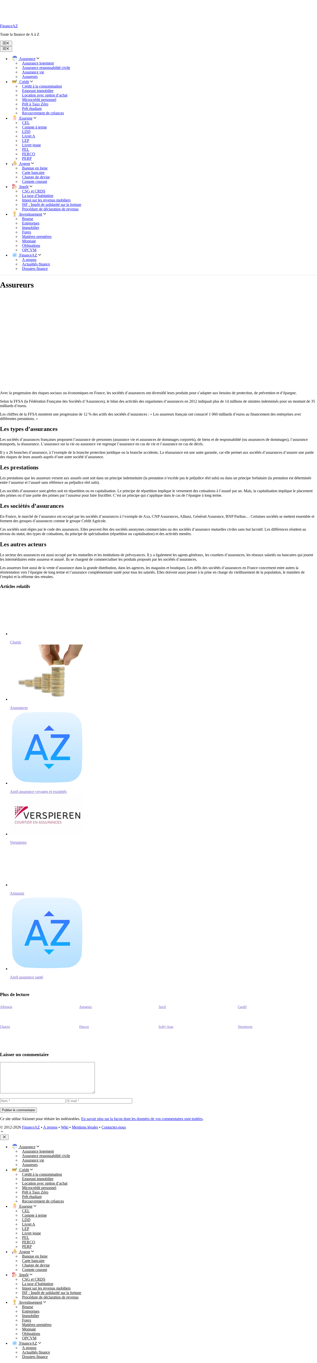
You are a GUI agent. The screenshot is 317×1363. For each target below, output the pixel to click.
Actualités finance (36, 264)
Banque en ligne (35, 168)
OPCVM (29, 250)
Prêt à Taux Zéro (35, 104)
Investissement (30, 214)
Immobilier (30, 228)
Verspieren (245, 1027)
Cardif (242, 1007)
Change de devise (36, 177)
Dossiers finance (35, 268)
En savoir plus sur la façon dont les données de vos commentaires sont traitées (142, 1119)
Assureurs (30, 76)
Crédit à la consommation (42, 86)
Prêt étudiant (32, 108)
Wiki (64, 1127)
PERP (27, 158)
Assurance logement (38, 63)
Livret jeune (31, 145)
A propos (29, 260)
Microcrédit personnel (39, 99)
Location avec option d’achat (44, 95)
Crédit (23, 82)
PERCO (28, 154)
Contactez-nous (114, 1127)
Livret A (28, 136)
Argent (24, 164)
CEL (26, 123)
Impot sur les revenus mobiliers (46, 200)
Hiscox (84, 1027)
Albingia (6, 1007)
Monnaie (29, 241)
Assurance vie (33, 72)
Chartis (5, 1027)
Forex (26, 232)
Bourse (27, 219)
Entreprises (30, 223)
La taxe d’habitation (37, 196)
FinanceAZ (9, 26)
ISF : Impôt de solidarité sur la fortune (51, 204)
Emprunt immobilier (37, 91)
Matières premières (37, 236)
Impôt (23, 187)
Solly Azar (165, 1027)
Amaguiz (85, 1007)
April (162, 1007)
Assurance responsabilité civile (46, 67)
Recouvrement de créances (43, 113)
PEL (25, 149)
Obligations (31, 245)
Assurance (26, 59)
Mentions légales (85, 1127)
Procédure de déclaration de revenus (50, 209)
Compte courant (34, 181)
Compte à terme (34, 127)
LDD (26, 132)
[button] (2, 1132)
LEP (25, 140)
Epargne (25, 118)
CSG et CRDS (33, 191)
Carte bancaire (33, 172)
